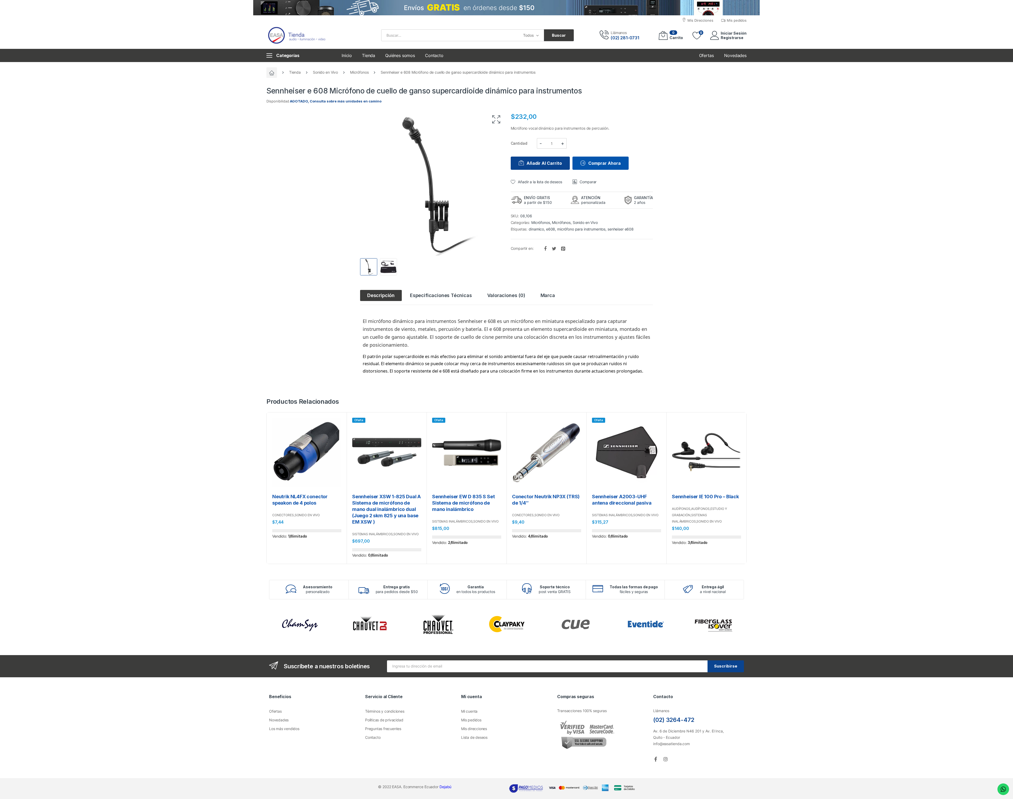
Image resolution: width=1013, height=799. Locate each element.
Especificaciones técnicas (441, 295)
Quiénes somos (400, 55)
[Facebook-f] (655, 759)
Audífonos (681, 509)
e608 (550, 229)
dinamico (536, 229)
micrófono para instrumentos (581, 229)
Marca (548, 295)
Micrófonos (359, 72)
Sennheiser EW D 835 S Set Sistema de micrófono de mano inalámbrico (463, 503)
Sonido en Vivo (325, 72)
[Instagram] (665, 759)
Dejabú (445, 786)
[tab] (381, 295)
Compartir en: (523, 248)
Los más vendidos (284, 728)
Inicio (347, 55)
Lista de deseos (474, 737)
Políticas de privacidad (384, 720)
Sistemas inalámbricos (372, 534)
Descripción (381, 295)
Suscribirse (725, 666)
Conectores (283, 515)
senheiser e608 (621, 229)
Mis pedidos (471, 720)
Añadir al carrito (544, 163)
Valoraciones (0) (506, 295)
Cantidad (519, 143)
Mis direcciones (474, 728)
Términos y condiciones (384, 711)
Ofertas (275, 711)
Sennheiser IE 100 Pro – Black (705, 496)
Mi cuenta (469, 711)
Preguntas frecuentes (383, 728)
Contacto (434, 55)
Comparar (588, 182)
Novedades (279, 720)
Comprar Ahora (604, 163)
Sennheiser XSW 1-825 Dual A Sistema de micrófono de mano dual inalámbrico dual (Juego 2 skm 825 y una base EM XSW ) (386, 509)
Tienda (368, 55)
